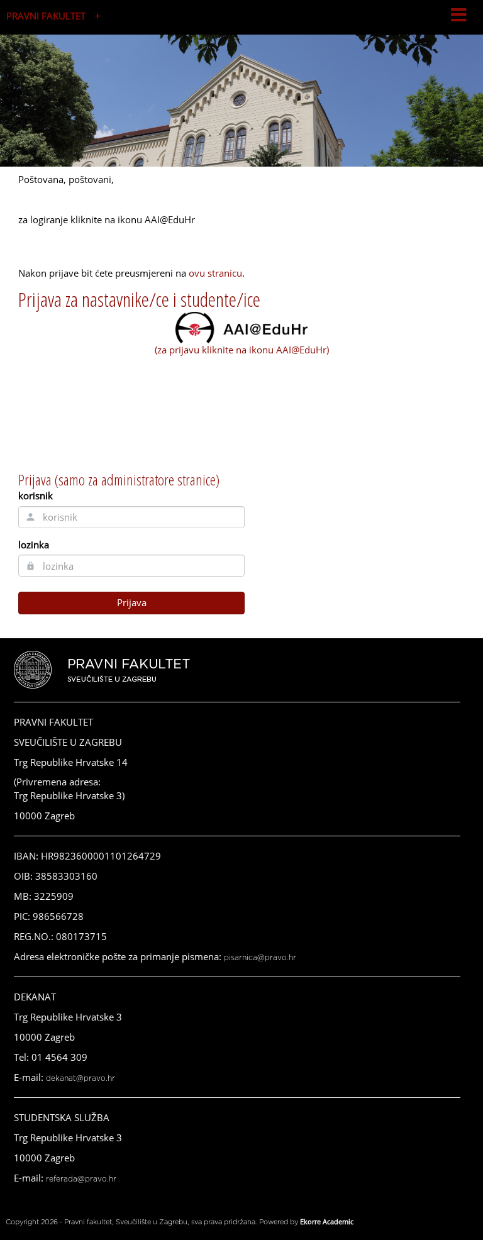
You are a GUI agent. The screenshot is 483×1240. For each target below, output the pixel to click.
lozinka (33, 544)
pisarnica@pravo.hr (260, 957)
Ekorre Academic (326, 1221)
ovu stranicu (215, 273)
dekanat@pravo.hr (80, 1078)
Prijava (132, 602)
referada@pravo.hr (81, 1179)
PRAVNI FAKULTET (46, 15)
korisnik (35, 495)
